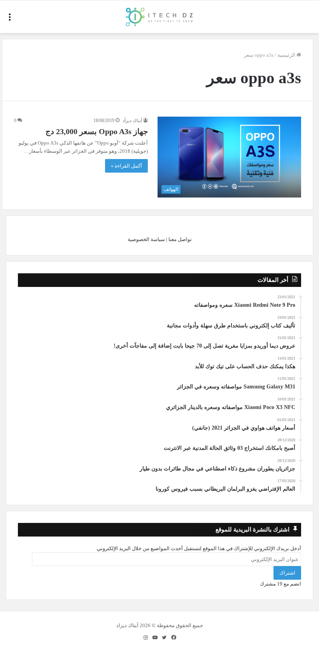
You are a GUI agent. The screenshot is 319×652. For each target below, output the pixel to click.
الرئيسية (286, 55)
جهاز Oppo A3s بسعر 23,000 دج (97, 131)
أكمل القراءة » (126, 166)
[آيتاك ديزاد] (159, 17)
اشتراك (287, 573)
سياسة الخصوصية (146, 239)
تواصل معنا (180, 239)
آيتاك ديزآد (132, 120)
